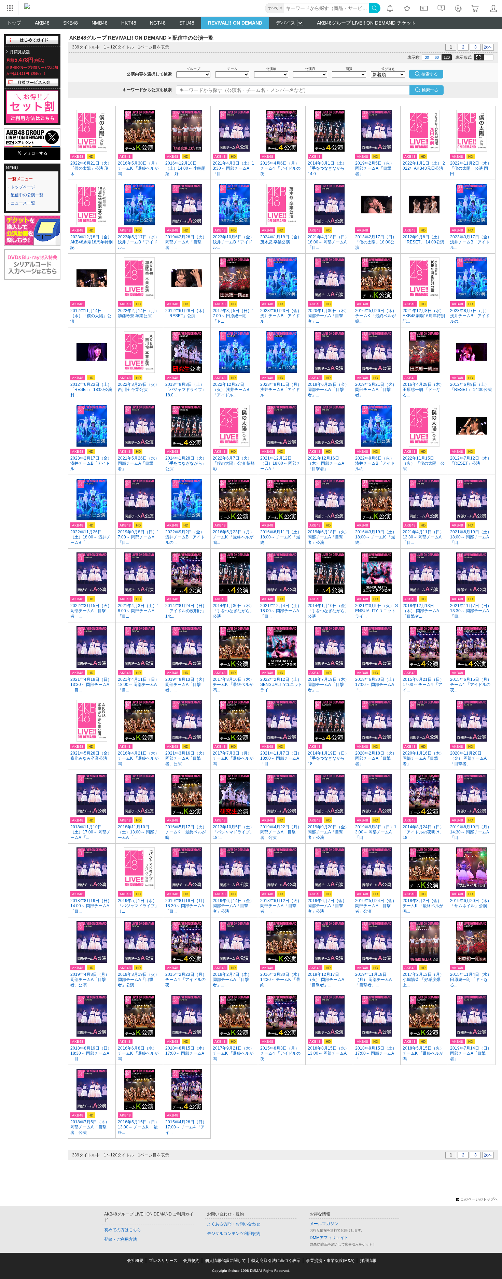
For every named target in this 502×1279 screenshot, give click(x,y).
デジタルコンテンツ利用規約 (233, 1233)
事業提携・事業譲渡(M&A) (330, 1260)
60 (437, 57)
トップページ (23, 187)
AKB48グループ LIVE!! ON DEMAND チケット (366, 23)
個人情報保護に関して (225, 1260)
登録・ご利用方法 (120, 1239)
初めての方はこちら (122, 1229)
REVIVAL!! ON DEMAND (235, 23)
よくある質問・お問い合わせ (233, 1224)
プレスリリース (163, 1260)
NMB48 (100, 23)
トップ (14, 23)
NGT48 (158, 23)
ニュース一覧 (23, 203)
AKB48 (42, 23)
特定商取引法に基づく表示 (276, 1260)
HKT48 (128, 23)
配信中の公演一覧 (27, 195)
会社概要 (135, 1260)
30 (427, 57)
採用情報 (368, 1260)
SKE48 (70, 23)
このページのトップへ (479, 1199)
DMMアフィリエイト (329, 1237)
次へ (488, 47)
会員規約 (191, 1260)
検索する (430, 90)
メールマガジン (324, 1223)
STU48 (186, 23)
